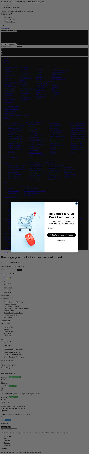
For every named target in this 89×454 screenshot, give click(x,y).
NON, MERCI (61, 240)
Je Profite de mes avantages (61, 235)
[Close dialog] (76, 203)
